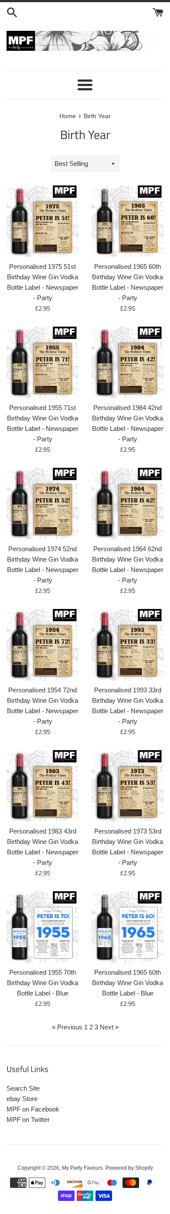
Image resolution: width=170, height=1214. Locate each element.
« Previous (67, 1027)
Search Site (23, 1088)
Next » (109, 1027)
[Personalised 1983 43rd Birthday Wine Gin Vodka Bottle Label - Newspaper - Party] (42, 786)
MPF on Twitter (28, 1119)
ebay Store (22, 1098)
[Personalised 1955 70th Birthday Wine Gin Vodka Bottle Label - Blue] (42, 927)
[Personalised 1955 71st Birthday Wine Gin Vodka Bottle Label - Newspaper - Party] (42, 362)
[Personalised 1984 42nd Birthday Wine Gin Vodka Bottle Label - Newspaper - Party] (127, 362)
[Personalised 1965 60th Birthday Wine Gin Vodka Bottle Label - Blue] (127, 927)
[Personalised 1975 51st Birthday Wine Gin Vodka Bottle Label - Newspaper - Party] (42, 221)
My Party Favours (82, 1168)
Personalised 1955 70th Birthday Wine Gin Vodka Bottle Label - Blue (42, 983)
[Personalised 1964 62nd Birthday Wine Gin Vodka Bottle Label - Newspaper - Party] (127, 503)
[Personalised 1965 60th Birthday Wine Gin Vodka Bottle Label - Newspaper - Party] (127, 221)
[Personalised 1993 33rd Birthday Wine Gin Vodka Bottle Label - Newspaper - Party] (127, 645)
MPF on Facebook (33, 1109)
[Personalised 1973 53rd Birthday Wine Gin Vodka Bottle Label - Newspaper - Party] (127, 786)
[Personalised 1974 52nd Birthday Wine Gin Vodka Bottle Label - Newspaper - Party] (42, 503)
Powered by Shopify (129, 1168)
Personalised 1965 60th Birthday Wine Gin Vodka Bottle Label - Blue (127, 983)
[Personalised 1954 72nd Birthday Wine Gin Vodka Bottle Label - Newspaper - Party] (42, 645)
